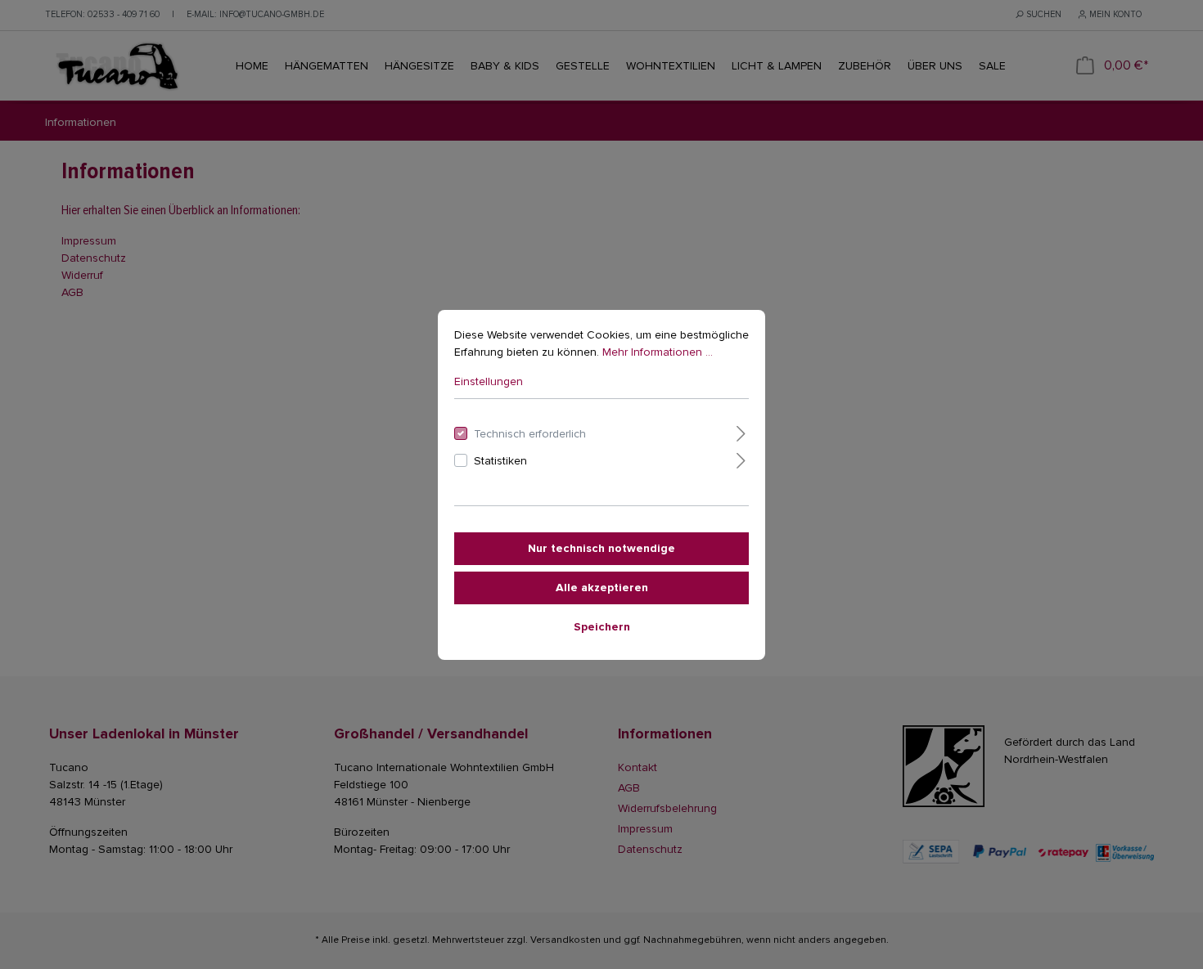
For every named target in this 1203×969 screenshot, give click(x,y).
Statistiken (500, 461)
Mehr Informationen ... (657, 352)
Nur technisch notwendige (601, 548)
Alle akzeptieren (602, 587)
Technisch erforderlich (530, 434)
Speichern (602, 627)
